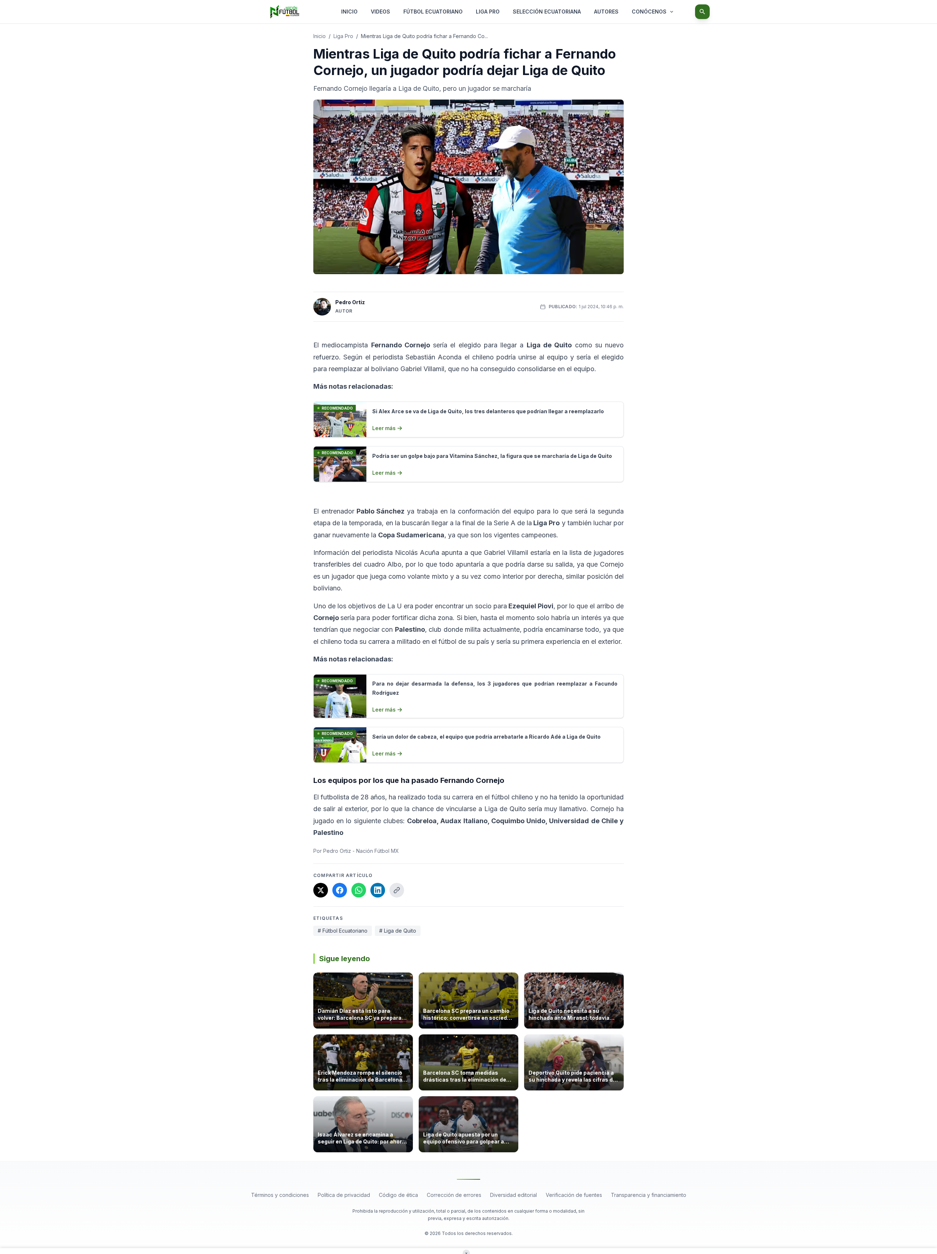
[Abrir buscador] (702, 11)
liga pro (343, 36)
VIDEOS (380, 11)
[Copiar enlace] (396, 890)
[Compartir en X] (320, 890)
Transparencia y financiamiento (648, 1195)
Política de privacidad (344, 1195)
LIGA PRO (488, 11)
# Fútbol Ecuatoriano (342, 931)
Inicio (319, 36)
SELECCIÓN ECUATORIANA (547, 11)
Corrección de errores (454, 1195)
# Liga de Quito (397, 931)
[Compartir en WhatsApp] (358, 890)
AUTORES (606, 11)
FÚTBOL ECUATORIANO (433, 11)
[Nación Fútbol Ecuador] (285, 11)
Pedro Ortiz (350, 302)
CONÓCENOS (649, 11)
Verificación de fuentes (574, 1195)
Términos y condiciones (280, 1195)
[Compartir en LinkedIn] (377, 890)
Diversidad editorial (513, 1195)
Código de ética (398, 1195)
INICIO (349, 11)
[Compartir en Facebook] (339, 890)
